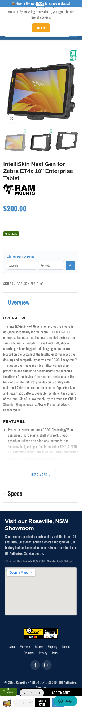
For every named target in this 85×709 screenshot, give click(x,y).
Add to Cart (42, 702)
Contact (66, 642)
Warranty (25, 642)
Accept (41, 27)
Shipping (52, 642)
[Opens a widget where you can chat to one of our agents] (65, 701)
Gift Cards (29, 648)
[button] (7, 85)
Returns (39, 642)
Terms (55, 648)
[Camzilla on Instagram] (47, 660)
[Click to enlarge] (11, 115)
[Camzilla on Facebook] (35, 660)
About (12, 642)
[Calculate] (70, 261)
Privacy (43, 648)
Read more (39, 470)
